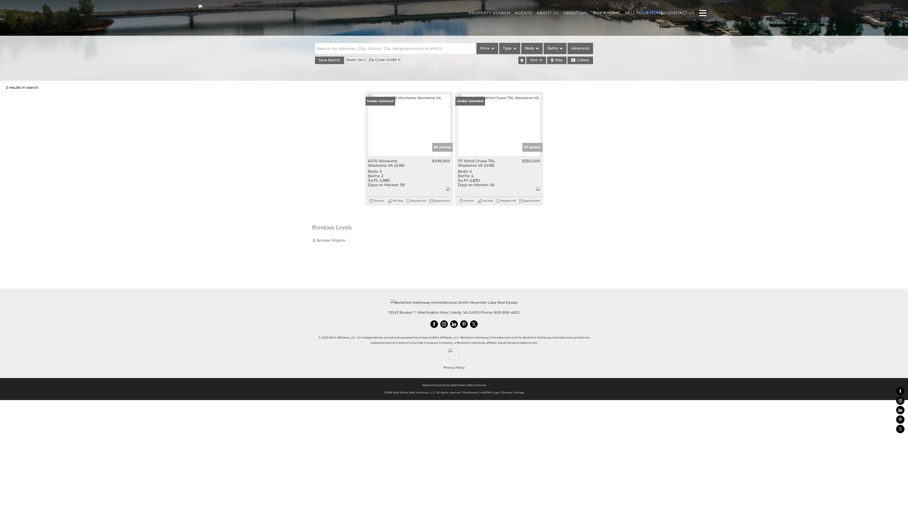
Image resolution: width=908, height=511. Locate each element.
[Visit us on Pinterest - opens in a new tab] (900, 419)
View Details (409, 125)
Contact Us (681, 13)
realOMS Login (490, 392)
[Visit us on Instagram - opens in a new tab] (900, 400)
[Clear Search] (521, 60)
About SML (575, 13)
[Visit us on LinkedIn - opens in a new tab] (900, 410)
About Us (548, 13)
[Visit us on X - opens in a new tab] (900, 429)
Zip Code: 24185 (383, 59)
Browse (331, 240)
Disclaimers (470, 392)
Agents (523, 13)
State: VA (354, 59)
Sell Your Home (644, 13)
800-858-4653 (506, 312)
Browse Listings (513, 392)
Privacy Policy (454, 367)
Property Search (489, 13)
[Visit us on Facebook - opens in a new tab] (900, 391)
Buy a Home (606, 13)
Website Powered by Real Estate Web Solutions (454, 385)
